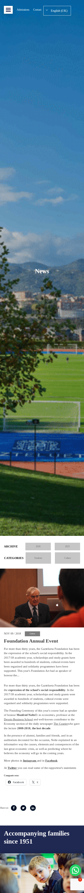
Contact (37, 9)
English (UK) (59, 10)
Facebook (51, 760)
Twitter (12, 767)
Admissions (23, 9)
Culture (67, 558)
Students (38, 558)
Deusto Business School (18, 719)
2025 (67, 546)
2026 (38, 546)
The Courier (61, 723)
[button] (75, 870)
